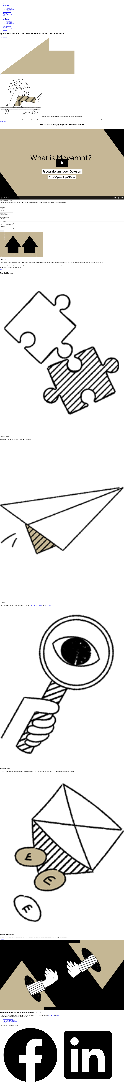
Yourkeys (32, 605)
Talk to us (2, 269)
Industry (2, 216)
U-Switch (59, 1015)
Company (2, 218)
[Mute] (115, 198)
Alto (36, 605)
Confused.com (47, 605)
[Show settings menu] (118, 198)
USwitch (40, 605)
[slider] (60, 198)
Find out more (3, 121)
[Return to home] (9, 3)
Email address (3, 213)
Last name (2, 210)
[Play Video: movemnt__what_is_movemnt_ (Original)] (62, 163)
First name (2, 207)
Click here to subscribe (8, 224)
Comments (2, 226)
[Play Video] (2, 198)
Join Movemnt (3, 37)
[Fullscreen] (122, 198)
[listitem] (62, 1016)
